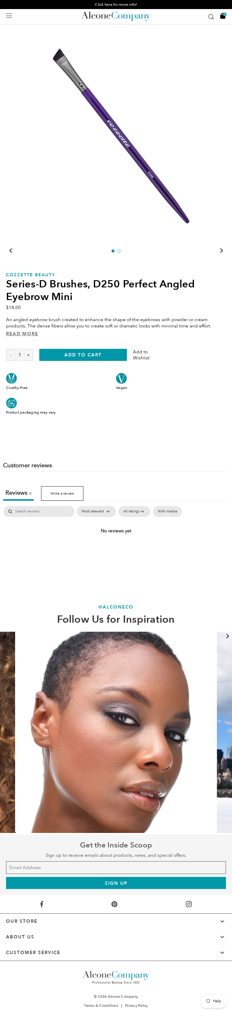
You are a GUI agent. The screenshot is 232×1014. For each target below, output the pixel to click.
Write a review (62, 493)
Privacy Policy (136, 1005)
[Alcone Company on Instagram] (189, 904)
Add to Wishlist (141, 355)
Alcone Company (123, 996)
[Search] (211, 16)
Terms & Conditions (101, 1005)
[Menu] (9, 15)
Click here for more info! (116, 4)
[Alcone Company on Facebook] (41, 904)
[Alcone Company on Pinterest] (114, 904)
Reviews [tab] (18, 493)
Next (221, 250)
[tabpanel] (116, 132)
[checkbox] (167, 511)
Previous (10, 250)
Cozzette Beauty (30, 275)
